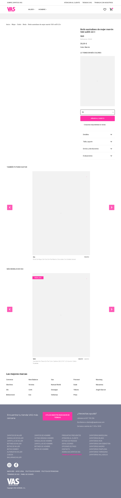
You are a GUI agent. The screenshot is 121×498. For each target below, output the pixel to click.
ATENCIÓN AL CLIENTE (70, 438)
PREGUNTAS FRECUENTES (71, 435)
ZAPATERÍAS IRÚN (95, 441)
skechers (9, 385)
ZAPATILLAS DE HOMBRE (43, 444)
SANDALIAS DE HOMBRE (43, 441)
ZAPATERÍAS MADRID (97, 446)
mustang (99, 380)
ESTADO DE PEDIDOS (69, 441)
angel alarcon (101, 390)
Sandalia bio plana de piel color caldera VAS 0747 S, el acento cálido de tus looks (54, 361)
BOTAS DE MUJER (13, 446)
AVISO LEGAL (20, 471)
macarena (99, 385)
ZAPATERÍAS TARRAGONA (98, 452)
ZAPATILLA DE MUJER (15, 441)
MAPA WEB (10, 471)
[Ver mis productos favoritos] (105, 9)
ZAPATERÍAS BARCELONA (98, 435)
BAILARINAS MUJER (14, 457)
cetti (30, 390)
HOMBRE (42, 9)
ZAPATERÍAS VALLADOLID (98, 455)
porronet (77, 380)
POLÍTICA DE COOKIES (32, 471)
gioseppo (54, 390)
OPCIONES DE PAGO (69, 446)
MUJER (31, 9)
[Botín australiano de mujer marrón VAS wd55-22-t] (19, 29)
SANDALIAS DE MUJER (15, 438)
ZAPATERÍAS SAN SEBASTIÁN (99, 444)
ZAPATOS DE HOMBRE (42, 435)
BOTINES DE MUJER (14, 444)
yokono (76, 390)
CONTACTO (66, 449)
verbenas (54, 395)
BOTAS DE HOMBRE (41, 449)
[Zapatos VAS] (17, 9)
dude (75, 385)
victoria (31, 385)
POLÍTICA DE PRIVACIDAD (49, 471)
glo (7, 390)
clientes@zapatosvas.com (95, 422)
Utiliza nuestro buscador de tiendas (58, 416)
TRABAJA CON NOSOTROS (72, 455)
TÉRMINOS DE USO (13, 474)
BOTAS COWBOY (13, 449)
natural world (56, 385)
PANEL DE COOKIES (27, 474)
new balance (33, 380)
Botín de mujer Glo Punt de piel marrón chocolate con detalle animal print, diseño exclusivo (54, 260)
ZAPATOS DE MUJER (14, 435)
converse (9, 380)
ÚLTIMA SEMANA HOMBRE (44, 438)
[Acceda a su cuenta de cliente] (99, 9)
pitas (75, 395)
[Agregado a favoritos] (86, 176)
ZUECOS (10, 455)
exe (30, 395)
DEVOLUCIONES (67, 444)
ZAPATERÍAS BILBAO (96, 438)
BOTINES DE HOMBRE (42, 446)
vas (52, 380)
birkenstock (10, 395)
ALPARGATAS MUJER (14, 452)
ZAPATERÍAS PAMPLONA (98, 449)
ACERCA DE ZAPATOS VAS (71, 452)
